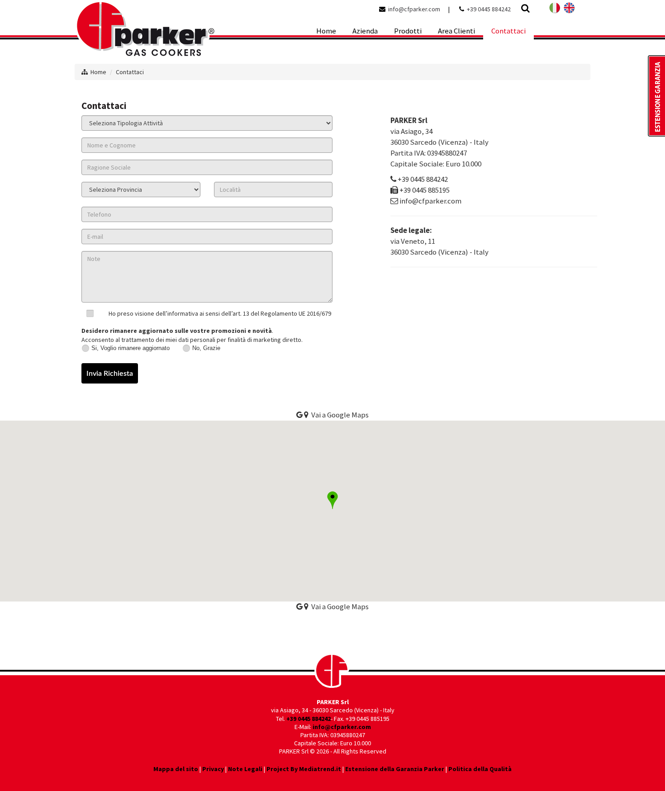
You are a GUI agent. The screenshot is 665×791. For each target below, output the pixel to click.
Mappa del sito (175, 769)
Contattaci (130, 72)
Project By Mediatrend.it (303, 769)
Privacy (213, 769)
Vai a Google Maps (339, 606)
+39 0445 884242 (489, 9)
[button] (332, 500)
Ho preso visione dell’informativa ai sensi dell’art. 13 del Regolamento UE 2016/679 (220, 313)
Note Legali (245, 769)
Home (98, 72)
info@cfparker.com (414, 9)
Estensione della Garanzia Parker (394, 769)
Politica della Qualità (480, 769)
